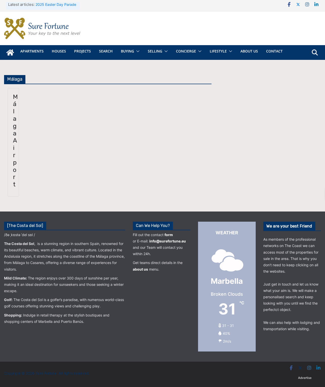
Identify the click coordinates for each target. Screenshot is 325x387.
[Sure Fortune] (10, 52)
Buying (127, 51)
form (169, 235)
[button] (137, 51)
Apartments (32, 51)
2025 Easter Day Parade (56, 4)
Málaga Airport (15, 140)
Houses (59, 51)
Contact (274, 51)
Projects (82, 51)
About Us (249, 51)
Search (106, 51)
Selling (155, 51)
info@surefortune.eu (167, 241)
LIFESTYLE (218, 51)
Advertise (305, 378)
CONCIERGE (186, 51)
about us (140, 269)
